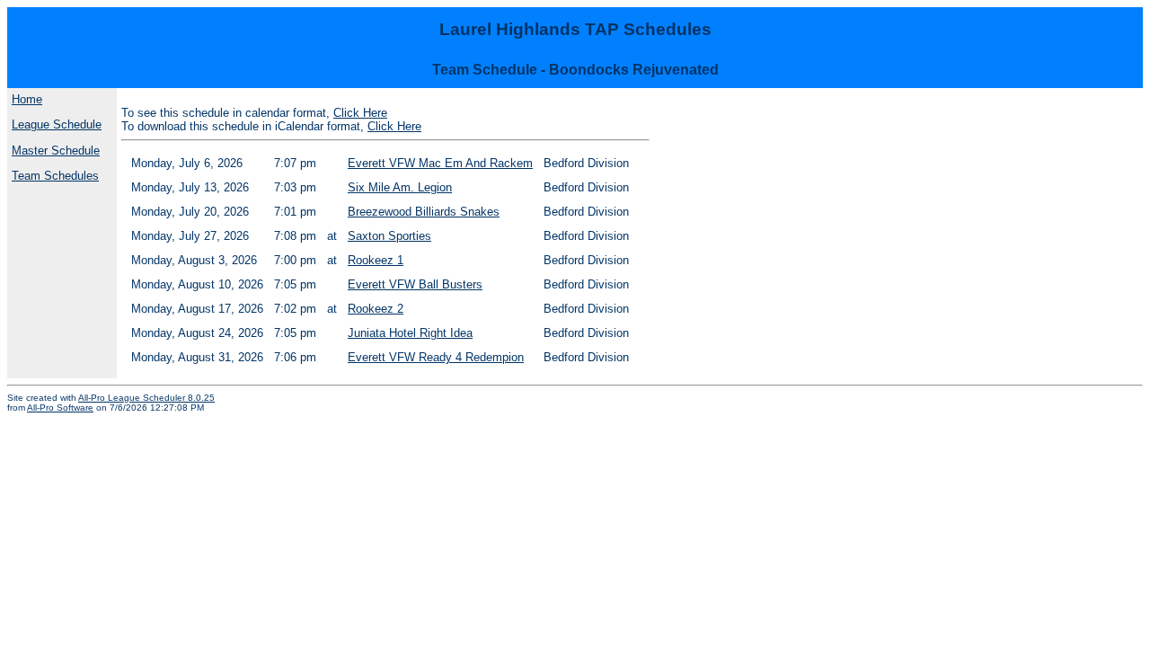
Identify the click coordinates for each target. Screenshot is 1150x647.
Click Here (360, 113)
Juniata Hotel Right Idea (410, 333)
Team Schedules (55, 175)
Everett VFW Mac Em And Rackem (440, 163)
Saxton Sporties (389, 236)
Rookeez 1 (375, 260)
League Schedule (57, 124)
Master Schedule (56, 150)
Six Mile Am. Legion (400, 187)
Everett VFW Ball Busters (415, 284)
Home (27, 99)
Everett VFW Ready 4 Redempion (436, 357)
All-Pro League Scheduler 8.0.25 (146, 398)
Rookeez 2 (375, 308)
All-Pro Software (60, 407)
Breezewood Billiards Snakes (424, 211)
